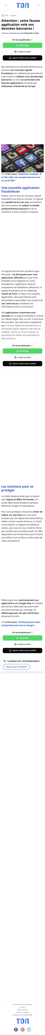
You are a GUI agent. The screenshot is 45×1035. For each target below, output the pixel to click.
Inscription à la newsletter (22, 1004)
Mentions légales (22, 1012)
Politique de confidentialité (22, 1015)
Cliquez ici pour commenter (16, 667)
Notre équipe (22, 1010)
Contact (22, 1007)
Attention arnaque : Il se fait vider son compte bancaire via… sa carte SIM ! (21, 177)
